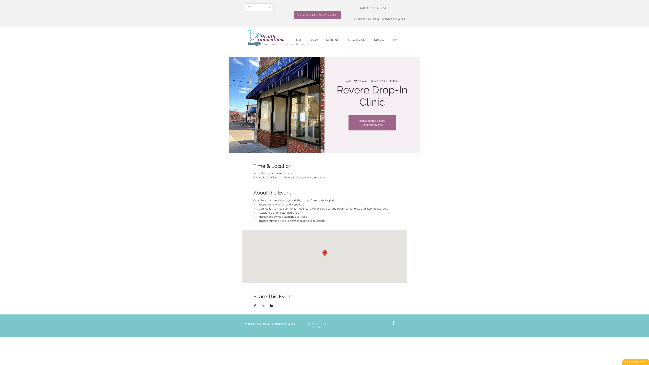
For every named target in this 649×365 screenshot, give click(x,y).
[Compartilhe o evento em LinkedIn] (271, 305)
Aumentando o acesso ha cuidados (288, 44)
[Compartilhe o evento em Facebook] (255, 305)
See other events (372, 124)
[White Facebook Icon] (393, 322)
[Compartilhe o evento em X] (263, 305)
